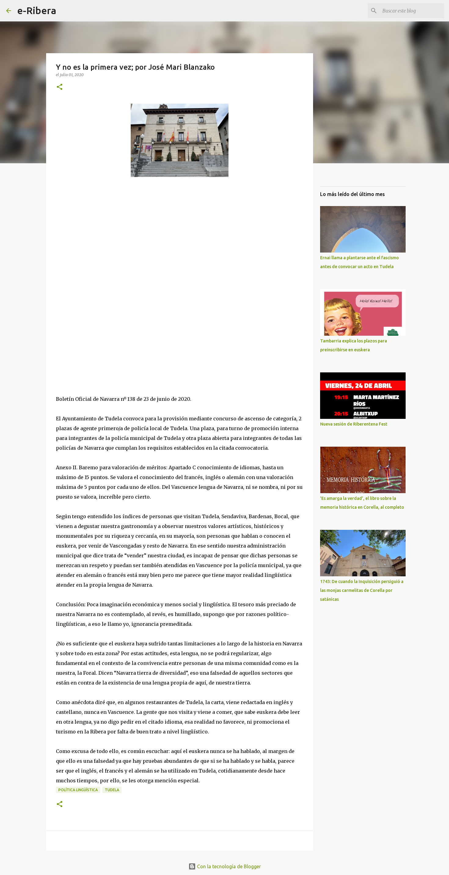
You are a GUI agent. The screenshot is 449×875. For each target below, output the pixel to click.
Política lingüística (78, 790)
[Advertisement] (102, 247)
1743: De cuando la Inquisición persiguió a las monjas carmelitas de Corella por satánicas (361, 590)
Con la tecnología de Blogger (228, 866)
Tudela (112, 790)
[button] (59, 87)
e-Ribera (36, 10)
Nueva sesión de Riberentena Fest (353, 424)
